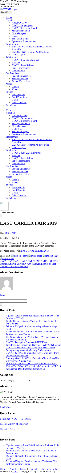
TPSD (15, 471)
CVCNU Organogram (22, 25)
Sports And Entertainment (24, 41)
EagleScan (11, 105)
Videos (15, 89)
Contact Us (17, 36)
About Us (10, 20)
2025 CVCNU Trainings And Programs (30, 52)
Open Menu (6, 12)
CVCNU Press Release (23, 65)
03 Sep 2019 (10, 233)
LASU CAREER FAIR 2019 (35, 251)
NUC (14, 419)
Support (9, 92)
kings (2, 295)
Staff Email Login (20, 38)
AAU (12, 429)
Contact (33, 469)
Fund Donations (19, 97)
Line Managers (19, 33)
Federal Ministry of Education (14, 424)
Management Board (21, 30)
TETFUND (26, 419)
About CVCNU (19, 22)
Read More (5, 407)
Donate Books (18, 94)
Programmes (12, 44)
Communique (18, 70)
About (13, 469)
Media (9, 84)
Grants (15, 100)
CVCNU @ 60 (19, 54)
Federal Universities (21, 76)
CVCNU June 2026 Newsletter (26, 60)
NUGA (4, 429)
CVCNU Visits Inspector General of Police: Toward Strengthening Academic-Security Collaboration (30, 348)
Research (16, 62)
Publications (11, 57)
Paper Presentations (21, 68)
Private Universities (21, 81)
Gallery (15, 86)
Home (9, 17)
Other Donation (19, 102)
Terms (22, 469)
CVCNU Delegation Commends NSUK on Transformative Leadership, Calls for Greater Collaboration (33, 343)
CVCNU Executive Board (24, 28)
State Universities (20, 78)
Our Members (12, 73)
